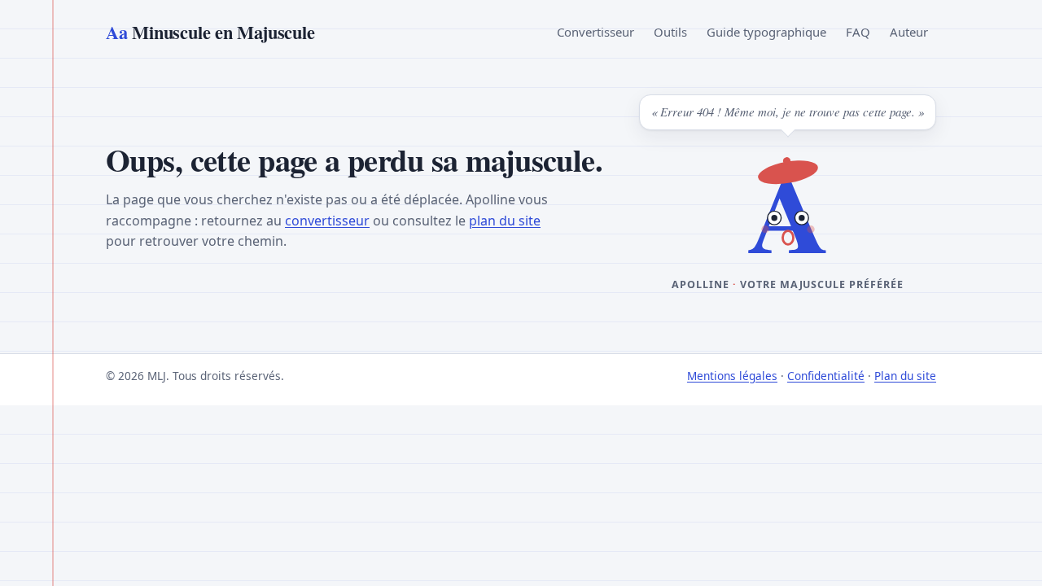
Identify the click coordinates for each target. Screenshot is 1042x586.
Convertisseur (595, 32)
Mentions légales (732, 375)
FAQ (858, 32)
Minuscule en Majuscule (210, 32)
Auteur (909, 32)
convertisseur (327, 221)
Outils (670, 32)
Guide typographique (766, 32)
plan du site (505, 221)
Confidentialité (826, 375)
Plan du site (905, 375)
